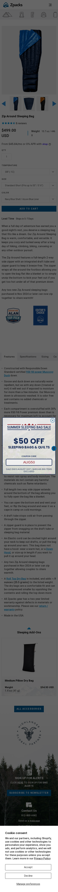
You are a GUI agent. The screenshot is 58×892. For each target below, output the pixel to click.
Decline (28, 875)
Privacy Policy (42, 858)
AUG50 (29, 462)
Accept (28, 867)
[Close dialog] (53, 420)
